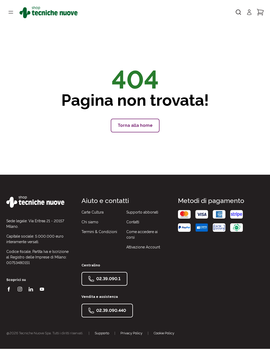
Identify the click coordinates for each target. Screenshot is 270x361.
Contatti (132, 222)
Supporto (102, 333)
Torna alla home (135, 125)
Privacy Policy (131, 333)
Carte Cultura (92, 212)
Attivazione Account (143, 247)
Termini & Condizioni (99, 232)
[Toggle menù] (10, 12)
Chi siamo (89, 222)
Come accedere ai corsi (142, 234)
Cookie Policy (164, 333)
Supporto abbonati (142, 212)
